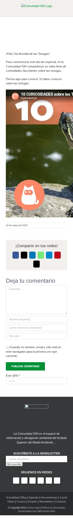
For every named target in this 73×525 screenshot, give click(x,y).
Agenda (33, 497)
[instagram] (32, 480)
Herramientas (49, 497)
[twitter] (24, 480)
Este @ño (13, 375)
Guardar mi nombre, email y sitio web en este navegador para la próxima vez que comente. (33, 351)
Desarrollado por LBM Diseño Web (36, 511)
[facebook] (16, 480)
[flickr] (57, 480)
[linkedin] (49, 480)
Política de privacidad (52, 507)
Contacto (60, 501)
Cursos (21, 501)
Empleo (32, 501)
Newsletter (46, 501)
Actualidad (12, 497)
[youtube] (41, 480)
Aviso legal (34, 507)
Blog (24, 497)
